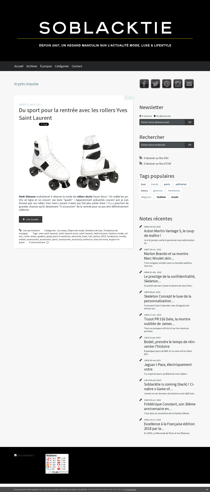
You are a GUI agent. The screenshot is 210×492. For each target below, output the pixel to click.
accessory (77, 239)
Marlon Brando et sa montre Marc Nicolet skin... (166, 256)
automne (76, 236)
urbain (22, 239)
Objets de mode (76, 230)
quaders (41, 236)
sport (55, 239)
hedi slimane (100, 233)
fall (90, 236)
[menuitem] (20, 66)
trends (122, 236)
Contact (77, 66)
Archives (31, 66)
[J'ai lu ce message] (207, 489)
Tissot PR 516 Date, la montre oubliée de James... (167, 321)
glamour (158, 190)
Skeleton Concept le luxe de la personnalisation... (167, 298)
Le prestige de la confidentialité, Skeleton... (169, 278)
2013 (103, 236)
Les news (62, 230)
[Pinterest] (166, 83)
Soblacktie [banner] (105, 30)
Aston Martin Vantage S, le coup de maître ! (169, 233)
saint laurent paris (68, 233)
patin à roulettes (61, 236)
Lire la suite (32, 219)
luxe (143, 184)
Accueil (18, 66)
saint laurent (86, 233)
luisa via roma (100, 239)
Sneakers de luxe (93, 230)
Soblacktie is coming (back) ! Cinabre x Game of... (169, 386)
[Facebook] (144, 83)
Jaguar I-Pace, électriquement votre (168, 367)
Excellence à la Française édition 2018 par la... (169, 426)
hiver (84, 236)
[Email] (189, 83)
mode (120, 233)
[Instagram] (178, 83)
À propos (46, 66)
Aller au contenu (10, 2)
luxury (144, 190)
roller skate (30, 236)
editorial (181, 184)
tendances (112, 236)
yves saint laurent (48, 233)
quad (49, 236)
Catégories (62, 66)
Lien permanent (31, 230)
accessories (65, 239)
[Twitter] (155, 83)
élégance (146, 197)
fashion (112, 233)
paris (167, 184)
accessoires (33, 239)
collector (87, 239)
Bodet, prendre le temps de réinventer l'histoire (170, 344)
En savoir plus (130, 489)
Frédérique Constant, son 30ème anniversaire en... (170, 406)
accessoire (45, 239)
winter (96, 236)
